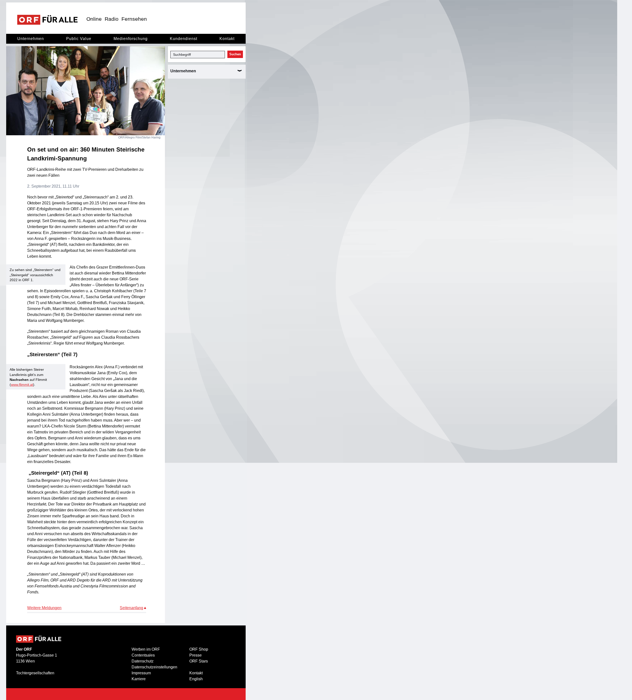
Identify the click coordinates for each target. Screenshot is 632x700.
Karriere (139, 679)
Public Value (78, 39)
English (196, 679)
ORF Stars (198, 661)
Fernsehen (134, 19)
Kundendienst (183, 39)
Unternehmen (30, 39)
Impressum (141, 673)
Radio (111, 19)
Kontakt (227, 39)
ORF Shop (198, 649)
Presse (195, 655)
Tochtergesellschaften (35, 673)
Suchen (235, 54)
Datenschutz (143, 661)
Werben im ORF (146, 649)
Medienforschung (131, 39)
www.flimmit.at (22, 385)
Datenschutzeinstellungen (154, 667)
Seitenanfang (131, 608)
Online (94, 19)
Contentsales (143, 655)
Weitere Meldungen (44, 608)
